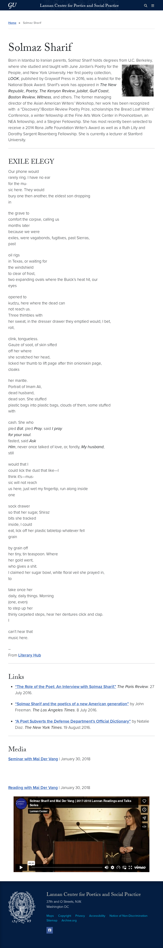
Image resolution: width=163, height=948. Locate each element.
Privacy (80, 916)
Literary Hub (29, 655)
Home (12, 23)
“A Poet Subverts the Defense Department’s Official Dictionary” (73, 721)
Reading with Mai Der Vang (33, 787)
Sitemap (51, 920)
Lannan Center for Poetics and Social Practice (79, 6)
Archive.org (69, 920)
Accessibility (97, 916)
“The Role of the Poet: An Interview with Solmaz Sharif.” (65, 686)
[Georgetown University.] (12, 6)
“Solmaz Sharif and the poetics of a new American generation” (72, 703)
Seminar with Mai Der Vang (33, 758)
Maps (50, 916)
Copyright (64, 916)
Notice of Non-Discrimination (129, 916)
